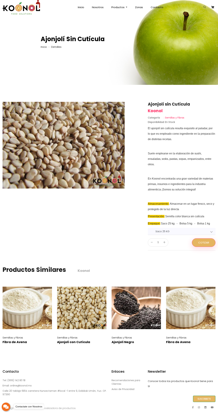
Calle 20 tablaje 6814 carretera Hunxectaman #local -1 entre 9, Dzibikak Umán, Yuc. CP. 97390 (54, 392)
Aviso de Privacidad (123, 389)
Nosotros (98, 7)
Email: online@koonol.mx (17, 385)
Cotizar (203, 242)
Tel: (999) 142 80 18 (14, 380)
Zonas (139, 7)
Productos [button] (118, 7)
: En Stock (161, 122)
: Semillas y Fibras (166, 117)
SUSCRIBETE (204, 399)
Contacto (157, 7)
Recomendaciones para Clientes (126, 382)
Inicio (81, 7)
